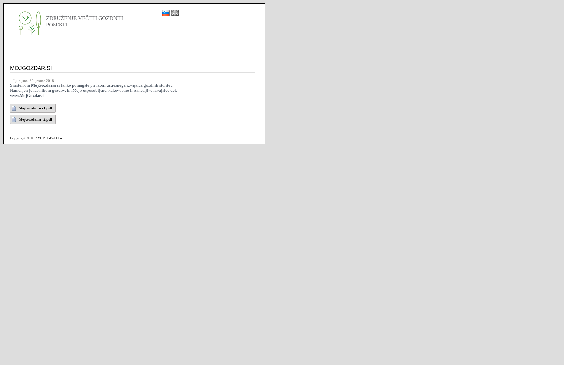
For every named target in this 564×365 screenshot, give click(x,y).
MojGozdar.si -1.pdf (35, 108)
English (175, 13)
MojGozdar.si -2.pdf (35, 119)
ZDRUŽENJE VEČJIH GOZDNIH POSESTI (30, 22)
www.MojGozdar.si (27, 95)
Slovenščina (166, 13)
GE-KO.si (54, 138)
